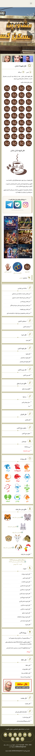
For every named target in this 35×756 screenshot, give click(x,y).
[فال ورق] (11, 251)
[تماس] (10, 735)
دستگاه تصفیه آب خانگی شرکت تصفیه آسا (19, 638)
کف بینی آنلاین (26, 375)
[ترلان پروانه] (18, 59)
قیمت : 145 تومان (17, 562)
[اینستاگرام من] (15, 735)
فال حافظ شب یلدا (25, 673)
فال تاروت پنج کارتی (25, 597)
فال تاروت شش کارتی (24, 601)
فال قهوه (28, 353)
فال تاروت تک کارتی (25, 585)
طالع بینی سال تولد (25, 554)
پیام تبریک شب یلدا (25, 677)
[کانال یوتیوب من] (17, 739)
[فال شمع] (11, 237)
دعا (29, 406)
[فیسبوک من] (20, 735)
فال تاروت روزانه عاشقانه (23, 616)
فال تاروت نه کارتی (25, 605)
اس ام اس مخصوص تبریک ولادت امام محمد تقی (18, 313)
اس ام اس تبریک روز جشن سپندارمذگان (20, 305)
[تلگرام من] (25, 735)
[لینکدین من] (13, 739)
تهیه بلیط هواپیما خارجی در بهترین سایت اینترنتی (18, 647)
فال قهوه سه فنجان (25, 357)
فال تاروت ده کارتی (25, 609)
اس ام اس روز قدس (25, 301)
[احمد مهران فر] (28, 59)
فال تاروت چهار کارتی (25, 593)
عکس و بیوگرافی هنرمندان (23, 721)
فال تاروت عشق (26, 613)
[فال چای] (25, 251)
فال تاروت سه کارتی (25, 589)
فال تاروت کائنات (25, 581)
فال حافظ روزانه (26, 669)
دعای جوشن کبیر (26, 402)
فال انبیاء (28, 340)
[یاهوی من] (30, 735)
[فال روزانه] (11, 223)
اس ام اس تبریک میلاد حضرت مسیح (21, 297)
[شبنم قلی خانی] (7, 59)
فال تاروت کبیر (26, 578)
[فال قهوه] (25, 237)
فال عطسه (27, 703)
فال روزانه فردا (26, 717)
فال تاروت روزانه (26, 574)
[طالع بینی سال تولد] (17, 533)
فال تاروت (27, 624)
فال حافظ (28, 665)
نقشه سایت (8, 750)
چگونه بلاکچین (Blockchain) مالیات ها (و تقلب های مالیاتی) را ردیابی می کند (18, 643)
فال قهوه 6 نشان (20, 66)
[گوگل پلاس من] (22, 739)
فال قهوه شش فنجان (18, 23)
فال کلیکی (27, 419)
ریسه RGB (27, 447)
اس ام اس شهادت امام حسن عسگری (21, 293)
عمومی (21, 278)
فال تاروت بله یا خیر (25, 620)
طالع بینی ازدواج (26, 388)
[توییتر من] (5, 735)
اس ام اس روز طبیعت (25, 309)
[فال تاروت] (25, 223)
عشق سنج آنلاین (26, 433)
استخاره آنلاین (26, 326)
